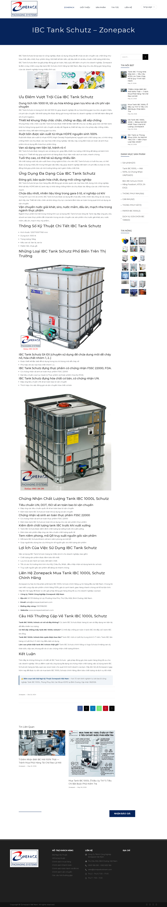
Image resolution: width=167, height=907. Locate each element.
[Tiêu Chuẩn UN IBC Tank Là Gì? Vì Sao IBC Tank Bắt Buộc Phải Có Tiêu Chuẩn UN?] (125, 284)
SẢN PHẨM (101, 7)
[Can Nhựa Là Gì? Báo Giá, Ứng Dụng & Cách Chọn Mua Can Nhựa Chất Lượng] (133, 258)
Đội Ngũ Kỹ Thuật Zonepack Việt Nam (52, 679)
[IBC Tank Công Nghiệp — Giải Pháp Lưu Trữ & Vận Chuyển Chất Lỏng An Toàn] (133, 284)
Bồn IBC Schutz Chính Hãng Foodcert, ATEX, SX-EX (134, 184)
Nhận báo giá (122, 813)
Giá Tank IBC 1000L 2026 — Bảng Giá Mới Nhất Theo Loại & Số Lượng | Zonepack (137, 123)
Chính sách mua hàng (61, 862)
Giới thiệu (85, 7)
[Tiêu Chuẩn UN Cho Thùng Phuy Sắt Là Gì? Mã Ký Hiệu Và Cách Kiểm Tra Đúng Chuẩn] (142, 293)
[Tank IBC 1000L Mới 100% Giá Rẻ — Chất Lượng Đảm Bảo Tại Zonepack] (125, 258)
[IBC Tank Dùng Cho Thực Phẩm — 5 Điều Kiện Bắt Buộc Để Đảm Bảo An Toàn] (142, 284)
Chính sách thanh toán (62, 865)
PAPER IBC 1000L (130, 211)
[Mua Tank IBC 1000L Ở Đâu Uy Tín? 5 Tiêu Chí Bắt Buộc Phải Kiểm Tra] (124, 107)
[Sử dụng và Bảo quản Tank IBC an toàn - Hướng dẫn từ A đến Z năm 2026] (142, 249)
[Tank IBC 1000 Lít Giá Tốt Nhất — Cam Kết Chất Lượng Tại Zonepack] (125, 275)
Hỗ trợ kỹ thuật (58, 858)
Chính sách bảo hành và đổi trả (65, 868)
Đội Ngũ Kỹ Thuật (59, 855)
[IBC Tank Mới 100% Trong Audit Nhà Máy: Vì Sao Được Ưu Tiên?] (142, 275)
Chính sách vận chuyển (62, 872)
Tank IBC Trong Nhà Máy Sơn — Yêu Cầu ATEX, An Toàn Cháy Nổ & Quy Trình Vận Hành (137, 76)
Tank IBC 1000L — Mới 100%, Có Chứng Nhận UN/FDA (132, 171)
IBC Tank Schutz (26, 56)
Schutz (63, 670)
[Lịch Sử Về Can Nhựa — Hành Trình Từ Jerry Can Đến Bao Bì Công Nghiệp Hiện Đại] (125, 241)
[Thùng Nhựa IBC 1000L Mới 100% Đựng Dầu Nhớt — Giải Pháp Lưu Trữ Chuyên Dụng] (142, 241)
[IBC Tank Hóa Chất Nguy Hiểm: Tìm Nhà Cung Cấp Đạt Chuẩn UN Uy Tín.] (133, 267)
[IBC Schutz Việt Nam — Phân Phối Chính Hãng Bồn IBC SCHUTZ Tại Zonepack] (125, 249)
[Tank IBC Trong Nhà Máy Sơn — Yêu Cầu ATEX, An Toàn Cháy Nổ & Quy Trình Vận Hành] (124, 74)
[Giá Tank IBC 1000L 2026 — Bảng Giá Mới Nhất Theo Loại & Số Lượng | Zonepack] (124, 122)
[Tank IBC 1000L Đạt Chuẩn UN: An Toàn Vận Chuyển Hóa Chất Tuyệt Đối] (125, 267)
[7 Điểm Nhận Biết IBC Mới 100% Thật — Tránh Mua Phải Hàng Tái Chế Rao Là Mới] (124, 92)
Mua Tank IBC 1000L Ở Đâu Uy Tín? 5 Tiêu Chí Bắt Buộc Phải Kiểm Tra (138, 107)
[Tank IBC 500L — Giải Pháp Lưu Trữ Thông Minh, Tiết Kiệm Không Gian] (142, 258)
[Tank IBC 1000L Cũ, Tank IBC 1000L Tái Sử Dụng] (133, 249)
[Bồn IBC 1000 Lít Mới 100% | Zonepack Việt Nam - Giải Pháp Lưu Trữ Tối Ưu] (142, 267)
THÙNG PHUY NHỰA (132, 193)
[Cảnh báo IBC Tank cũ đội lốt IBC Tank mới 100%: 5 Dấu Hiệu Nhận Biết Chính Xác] (133, 275)
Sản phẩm (127, 163)
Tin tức (115, 7)
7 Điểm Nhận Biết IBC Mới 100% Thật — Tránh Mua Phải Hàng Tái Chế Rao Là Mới (138, 92)
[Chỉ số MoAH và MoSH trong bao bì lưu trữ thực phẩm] (133, 241)
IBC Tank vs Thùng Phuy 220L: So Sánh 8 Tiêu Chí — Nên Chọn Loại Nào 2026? (137, 138)
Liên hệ (128, 7)
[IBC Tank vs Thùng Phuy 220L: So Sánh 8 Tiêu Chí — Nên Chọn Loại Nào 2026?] (124, 137)
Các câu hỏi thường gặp (62, 875)
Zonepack (69, 7)
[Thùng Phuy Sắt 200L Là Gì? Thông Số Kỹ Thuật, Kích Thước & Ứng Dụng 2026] (125, 293)
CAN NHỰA (127, 199)
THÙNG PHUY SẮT (131, 205)
